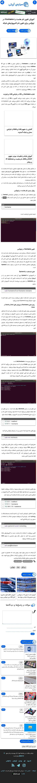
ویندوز (20, 761)
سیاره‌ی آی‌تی (16, 4)
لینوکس (13, 567)
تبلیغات (34, 771)
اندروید (29, 761)
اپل (24, 761)
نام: (35, 627)
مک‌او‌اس (8, 761)
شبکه (18, 567)
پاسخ (3, 646)
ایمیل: (34, 630)
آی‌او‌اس (15, 761)
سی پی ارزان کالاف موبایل (29, 746)
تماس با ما (27, 771)
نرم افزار (24, 567)
